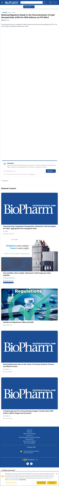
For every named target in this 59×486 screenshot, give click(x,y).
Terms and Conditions (29, 441)
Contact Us (29, 435)
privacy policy (32, 174)
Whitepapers (5, 180)
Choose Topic (27, 6)
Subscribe (50, 171)
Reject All (52, 482)
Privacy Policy (29, 439)
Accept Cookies (41, 482)
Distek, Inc (7, 369)
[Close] (56, 474)
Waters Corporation (10, 278)
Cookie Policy (22, 479)
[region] (29, 478)
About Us (29, 430)
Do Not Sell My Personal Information (29, 437)
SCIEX (6, 231)
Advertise (29, 432)
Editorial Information (29, 434)
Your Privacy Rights (29, 443)
